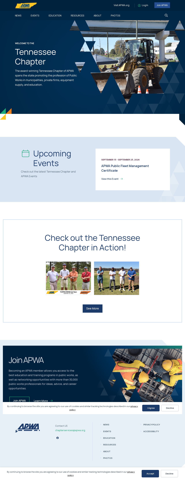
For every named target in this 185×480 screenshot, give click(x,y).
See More (92, 308)
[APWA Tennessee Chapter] (27, 431)
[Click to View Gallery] (68, 278)
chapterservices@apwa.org (70, 430)
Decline (169, 473)
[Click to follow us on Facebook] (57, 438)
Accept (150, 473)
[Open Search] (166, 15)
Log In (145, 5)
